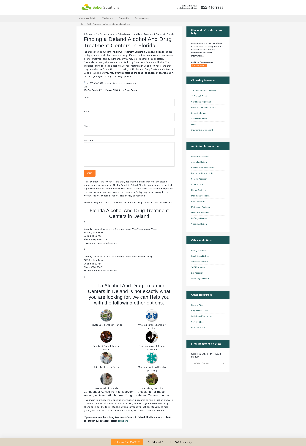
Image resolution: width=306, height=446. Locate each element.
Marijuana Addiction (200, 195)
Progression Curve (199, 310)
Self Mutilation (198, 267)
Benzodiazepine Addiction (203, 167)
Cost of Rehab (197, 322)
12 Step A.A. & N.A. (199, 96)
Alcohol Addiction (199, 162)
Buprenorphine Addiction (202, 173)
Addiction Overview (200, 156)
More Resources (198, 327)
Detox (194, 124)
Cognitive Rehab (198, 113)
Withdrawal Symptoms (201, 316)
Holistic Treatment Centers (203, 107)
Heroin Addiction (198, 190)
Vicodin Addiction (199, 224)
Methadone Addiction (200, 207)
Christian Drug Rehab (201, 101)
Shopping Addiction (200, 278)
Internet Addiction (199, 261)
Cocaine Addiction (199, 179)
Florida (89, 24)
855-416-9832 (200, 65)
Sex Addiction (197, 273)
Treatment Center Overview (203, 90)
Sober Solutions (100, 7)
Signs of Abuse (198, 305)
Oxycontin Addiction (200, 212)
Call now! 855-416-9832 (127, 442)
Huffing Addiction (199, 218)
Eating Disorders (198, 250)
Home (83, 24)
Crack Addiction (198, 184)
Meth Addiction (198, 201)
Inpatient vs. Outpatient (202, 130)
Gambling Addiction (200, 256)
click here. (123, 420)
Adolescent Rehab (199, 118)
